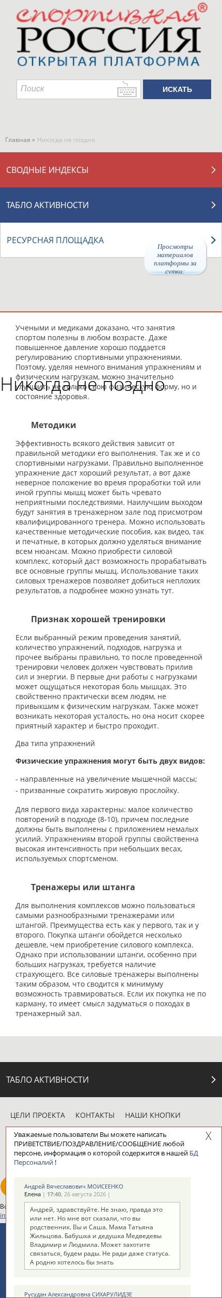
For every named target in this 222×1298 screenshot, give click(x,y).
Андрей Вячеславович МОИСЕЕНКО (73, 1186)
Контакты (95, 1115)
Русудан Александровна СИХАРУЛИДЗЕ (78, 1294)
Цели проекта (37, 1115)
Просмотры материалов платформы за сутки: (175, 258)
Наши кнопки (153, 1115)
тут (166, 590)
